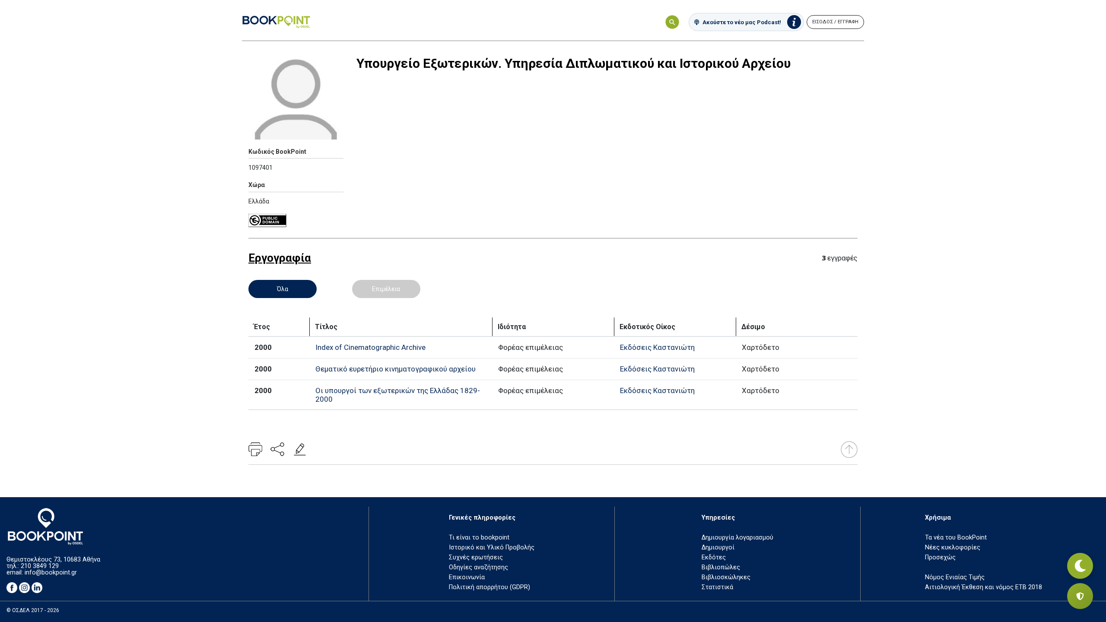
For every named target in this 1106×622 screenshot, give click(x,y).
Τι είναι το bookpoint (479, 537)
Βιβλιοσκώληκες (726, 577)
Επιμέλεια (386, 289)
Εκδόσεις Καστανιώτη (657, 347)
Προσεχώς (940, 557)
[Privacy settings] (1080, 596)
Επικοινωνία (467, 577)
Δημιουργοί (718, 547)
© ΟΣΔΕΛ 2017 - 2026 (32, 610)
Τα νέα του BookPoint (956, 537)
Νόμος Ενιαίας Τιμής (955, 577)
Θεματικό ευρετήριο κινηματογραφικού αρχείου (395, 369)
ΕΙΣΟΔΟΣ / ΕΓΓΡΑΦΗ (835, 22)
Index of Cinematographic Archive (370, 347)
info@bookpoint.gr (51, 572)
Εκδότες (714, 557)
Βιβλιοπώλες (721, 567)
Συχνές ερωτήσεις (476, 557)
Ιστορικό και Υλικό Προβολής (491, 547)
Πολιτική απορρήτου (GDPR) (489, 587)
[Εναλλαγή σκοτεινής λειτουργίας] (1080, 566)
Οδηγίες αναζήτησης (478, 567)
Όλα (282, 289)
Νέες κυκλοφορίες (952, 547)
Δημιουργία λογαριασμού (737, 537)
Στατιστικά (717, 587)
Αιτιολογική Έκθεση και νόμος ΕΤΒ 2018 (983, 587)
